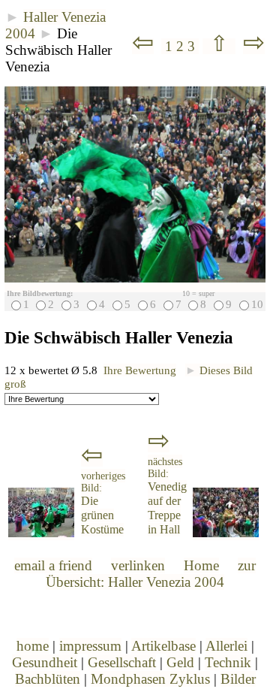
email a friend (53, 565)
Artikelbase (163, 646)
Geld (180, 662)
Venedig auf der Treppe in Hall (167, 496)
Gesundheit (44, 662)
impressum (90, 646)
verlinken (138, 565)
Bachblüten (47, 679)
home (32, 646)
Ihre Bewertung (140, 370)
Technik (228, 662)
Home (201, 565)
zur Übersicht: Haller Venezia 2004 (151, 574)
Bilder (238, 679)
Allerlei (227, 646)
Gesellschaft (122, 662)
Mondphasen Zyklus (150, 679)
